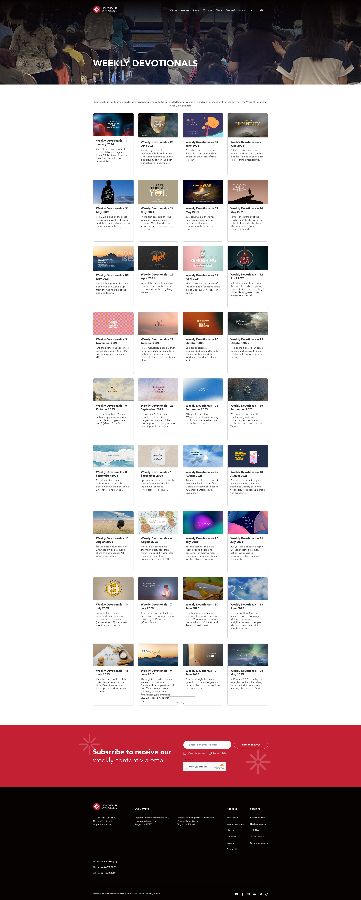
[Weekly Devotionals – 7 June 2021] (248, 145)
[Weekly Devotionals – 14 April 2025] (203, 797)
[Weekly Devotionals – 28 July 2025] (203, 543)
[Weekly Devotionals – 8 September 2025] (113, 476)
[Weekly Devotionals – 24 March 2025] (158, 852)
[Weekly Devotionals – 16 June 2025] (113, 675)
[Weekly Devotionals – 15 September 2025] (248, 410)
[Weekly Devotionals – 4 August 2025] (158, 543)
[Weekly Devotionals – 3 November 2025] (113, 344)
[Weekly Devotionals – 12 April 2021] (248, 277)
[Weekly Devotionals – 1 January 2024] (113, 145)
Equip (196, 9)
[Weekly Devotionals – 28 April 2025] (113, 795)
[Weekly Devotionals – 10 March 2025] (248, 852)
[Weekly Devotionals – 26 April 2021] (158, 277)
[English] (261, 10)
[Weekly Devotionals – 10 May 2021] (248, 211)
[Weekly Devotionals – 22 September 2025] (203, 410)
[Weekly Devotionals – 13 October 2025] (248, 344)
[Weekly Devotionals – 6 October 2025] (113, 410)
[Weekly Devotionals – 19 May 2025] (113, 738)
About (173, 9)
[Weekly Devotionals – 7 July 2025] (158, 609)
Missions (207, 9)
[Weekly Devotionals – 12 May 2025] (158, 735)
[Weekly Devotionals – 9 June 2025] (158, 675)
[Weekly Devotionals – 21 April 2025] (158, 795)
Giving (242, 9)
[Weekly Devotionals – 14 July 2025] (113, 609)
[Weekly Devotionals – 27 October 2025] (158, 344)
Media (219, 9)
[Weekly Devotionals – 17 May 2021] (203, 211)
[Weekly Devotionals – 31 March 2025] (113, 854)
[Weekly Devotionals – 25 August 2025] (203, 476)
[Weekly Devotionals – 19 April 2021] (203, 277)
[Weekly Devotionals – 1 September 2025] (158, 476)
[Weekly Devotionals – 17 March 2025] (203, 854)
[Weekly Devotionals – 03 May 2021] (113, 277)
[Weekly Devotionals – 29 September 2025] (158, 410)
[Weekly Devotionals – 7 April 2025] (248, 795)
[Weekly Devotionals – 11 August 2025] (113, 543)
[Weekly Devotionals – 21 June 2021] (158, 145)
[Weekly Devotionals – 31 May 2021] (113, 211)
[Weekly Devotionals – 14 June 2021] (203, 145)
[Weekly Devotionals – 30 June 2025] (203, 609)
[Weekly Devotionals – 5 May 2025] (203, 735)
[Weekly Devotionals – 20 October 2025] (203, 344)
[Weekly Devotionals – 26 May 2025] (248, 675)
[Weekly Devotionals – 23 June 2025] (248, 609)
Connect (230, 9)
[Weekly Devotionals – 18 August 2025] (248, 476)
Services (185, 9)
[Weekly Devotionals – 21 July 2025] (248, 543)
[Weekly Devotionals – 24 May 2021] (158, 211)
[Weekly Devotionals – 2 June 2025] (203, 675)
